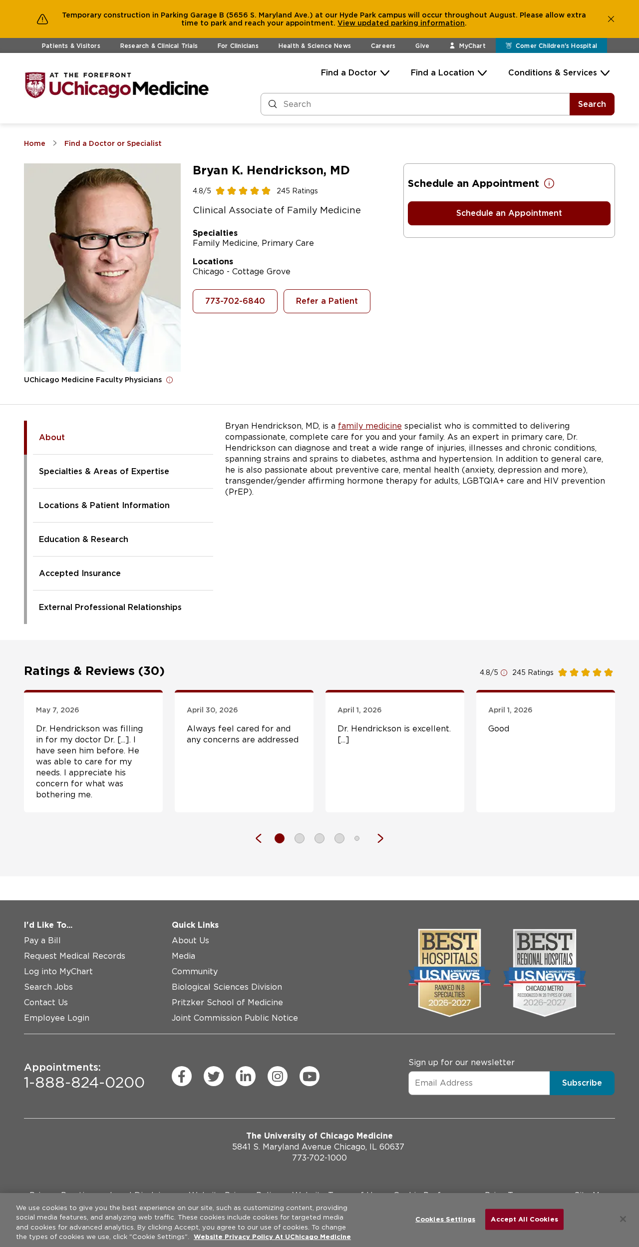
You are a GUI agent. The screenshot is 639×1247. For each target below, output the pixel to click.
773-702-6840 (235, 301)
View (347, 23)
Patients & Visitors (71, 45)
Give (422, 45)
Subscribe (582, 1083)
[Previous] (264, 838)
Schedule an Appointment (509, 213)
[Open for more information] (170, 380)
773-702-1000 (319, 1158)
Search (592, 104)
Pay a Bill (42, 940)
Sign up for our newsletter (461, 1062)
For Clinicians (238, 45)
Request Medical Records (74, 956)
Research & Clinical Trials (159, 45)
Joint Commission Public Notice (235, 1018)
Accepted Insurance (80, 573)
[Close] (623, 1219)
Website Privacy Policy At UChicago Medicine (272, 1237)
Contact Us (46, 1002)
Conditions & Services (552, 72)
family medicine (370, 426)
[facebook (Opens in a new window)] (182, 1076)
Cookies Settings (445, 1219)
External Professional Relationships (110, 607)
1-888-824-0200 (84, 1076)
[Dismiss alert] (611, 19)
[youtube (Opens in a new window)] (310, 1076)
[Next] (375, 838)
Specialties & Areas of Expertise (104, 471)
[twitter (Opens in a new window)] (214, 1076)
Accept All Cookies (524, 1219)
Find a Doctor (349, 72)
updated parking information (411, 23)
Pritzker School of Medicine (227, 1002)
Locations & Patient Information (104, 505)
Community (195, 971)
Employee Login (56, 1018)
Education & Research (83, 539)
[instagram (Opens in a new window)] (278, 1076)
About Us (190, 940)
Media (183, 956)
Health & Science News (315, 45)
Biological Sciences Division (227, 987)
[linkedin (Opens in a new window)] (246, 1076)
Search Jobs (48, 987)
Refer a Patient (327, 301)
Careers (383, 45)
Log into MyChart (58, 971)
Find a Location (442, 72)
